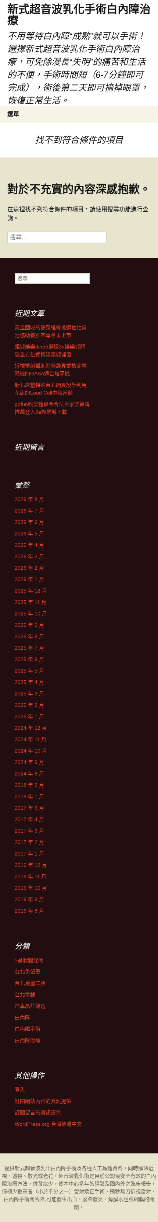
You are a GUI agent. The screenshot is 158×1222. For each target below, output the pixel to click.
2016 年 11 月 (30, 876)
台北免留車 (27, 972)
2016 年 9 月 (29, 899)
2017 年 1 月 (29, 854)
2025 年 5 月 (29, 671)
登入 (20, 1090)
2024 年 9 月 (29, 762)
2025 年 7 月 (29, 648)
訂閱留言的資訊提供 (38, 1112)
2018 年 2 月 (29, 785)
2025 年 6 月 (29, 659)
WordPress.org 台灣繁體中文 (48, 1124)
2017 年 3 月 (29, 831)
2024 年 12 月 (31, 728)
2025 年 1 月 (29, 716)
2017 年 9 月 (29, 808)
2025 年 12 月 (31, 591)
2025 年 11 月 (30, 602)
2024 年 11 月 (30, 739)
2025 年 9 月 (29, 625)
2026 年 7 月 (29, 511)
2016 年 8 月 (29, 911)
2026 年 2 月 (29, 568)
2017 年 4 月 (29, 819)
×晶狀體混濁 (29, 960)
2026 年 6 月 (29, 522)
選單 (13, 114)
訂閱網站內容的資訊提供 (43, 1101)
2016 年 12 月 (31, 865)
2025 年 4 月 (29, 682)
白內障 (22, 1017)
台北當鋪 (25, 994)
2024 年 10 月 (31, 751)
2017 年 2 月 (29, 842)
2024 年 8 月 (29, 774)
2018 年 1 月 (29, 796)
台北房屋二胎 (30, 983)
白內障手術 (27, 1029)
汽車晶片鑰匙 (30, 1006)
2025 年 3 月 (29, 694)
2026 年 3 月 (29, 556)
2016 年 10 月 (31, 888)
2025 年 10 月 (31, 614)
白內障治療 (27, 1040)
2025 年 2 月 (29, 705)
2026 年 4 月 (29, 545)
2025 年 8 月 (29, 636)
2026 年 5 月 (29, 534)
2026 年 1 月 (29, 579)
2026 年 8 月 (29, 499)
